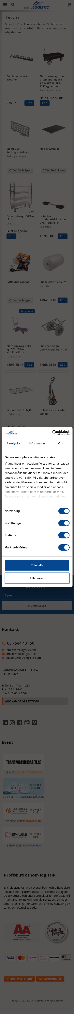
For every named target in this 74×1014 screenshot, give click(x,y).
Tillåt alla (37, 565)
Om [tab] (60, 443)
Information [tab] (37, 443)
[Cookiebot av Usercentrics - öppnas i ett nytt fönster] (52, 432)
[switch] (63, 523)
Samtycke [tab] (13, 443)
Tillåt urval (37, 578)
